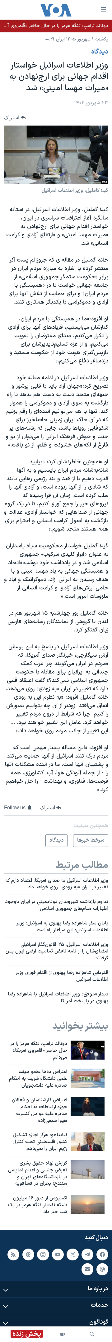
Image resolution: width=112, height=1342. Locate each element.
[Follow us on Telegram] (87, 1254)
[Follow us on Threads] (28, 1254)
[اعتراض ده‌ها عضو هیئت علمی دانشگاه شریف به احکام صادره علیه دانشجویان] (88, 1078)
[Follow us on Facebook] (102, 1254)
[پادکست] (102, 1269)
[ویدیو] (63, 1334)
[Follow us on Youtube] (58, 1254)
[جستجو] (92, 1334)
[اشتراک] (87, 1269)
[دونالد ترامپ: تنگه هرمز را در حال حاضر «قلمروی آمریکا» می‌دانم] (88, 1050)
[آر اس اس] (13, 1254)
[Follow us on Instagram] (43, 1254)
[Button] (15, 117)
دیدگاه (99, 52)
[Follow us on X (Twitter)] (72, 1254)
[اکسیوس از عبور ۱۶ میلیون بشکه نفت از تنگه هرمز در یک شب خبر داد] (88, 1204)
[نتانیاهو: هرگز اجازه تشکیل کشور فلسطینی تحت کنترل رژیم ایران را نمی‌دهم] (88, 1141)
